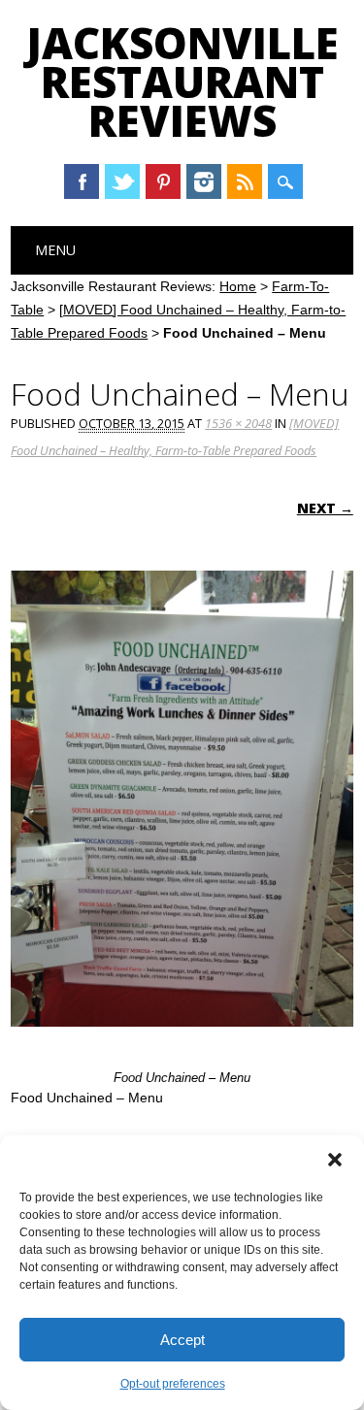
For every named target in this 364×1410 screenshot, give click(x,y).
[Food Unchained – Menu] (182, 1045)
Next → (325, 508)
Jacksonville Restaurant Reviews (182, 81)
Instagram (203, 181)
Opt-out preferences (172, 1384)
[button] (335, 1159)
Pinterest (163, 181)
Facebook (81, 181)
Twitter (122, 181)
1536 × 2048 (238, 423)
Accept (182, 1339)
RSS (244, 181)
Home (237, 286)
